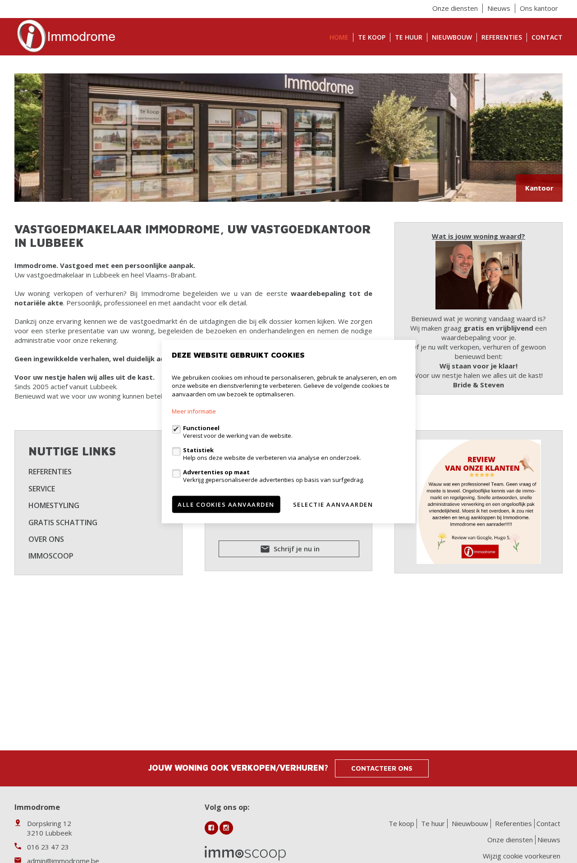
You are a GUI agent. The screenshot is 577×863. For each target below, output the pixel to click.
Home (339, 37)
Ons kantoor (539, 8)
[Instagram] (226, 828)
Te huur (408, 37)
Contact (547, 37)
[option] (288, 137)
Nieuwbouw (452, 37)
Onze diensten (455, 8)
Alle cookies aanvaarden (226, 504)
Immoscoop (50, 556)
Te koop (371, 37)
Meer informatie (194, 411)
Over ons (46, 539)
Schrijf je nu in (296, 548)
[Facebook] (211, 828)
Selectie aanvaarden (333, 504)
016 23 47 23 (48, 846)
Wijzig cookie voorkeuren (521, 855)
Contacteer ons (381, 768)
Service (41, 489)
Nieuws (498, 8)
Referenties (501, 37)
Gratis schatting (62, 522)
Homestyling (53, 505)
